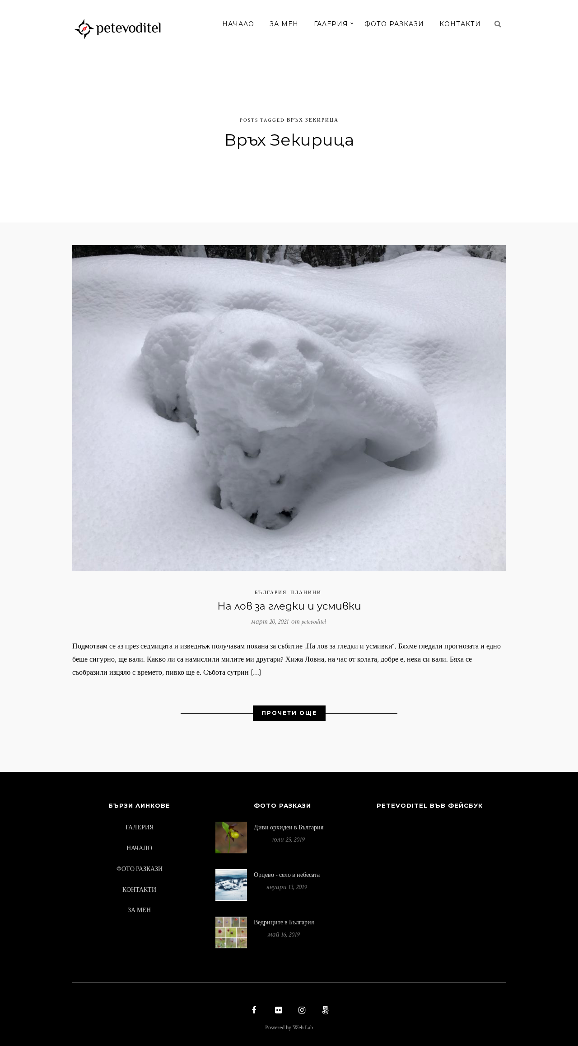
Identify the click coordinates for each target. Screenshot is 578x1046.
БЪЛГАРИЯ (271, 593)
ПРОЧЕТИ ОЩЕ (289, 713)
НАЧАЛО (238, 24)
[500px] (324, 1011)
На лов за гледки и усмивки (289, 606)
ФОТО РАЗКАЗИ (394, 24)
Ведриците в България (284, 922)
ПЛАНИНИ (306, 593)
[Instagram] (300, 1011)
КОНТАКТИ (460, 24)
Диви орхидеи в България (288, 827)
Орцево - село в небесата (287, 875)
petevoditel (313, 621)
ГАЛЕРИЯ (331, 24)
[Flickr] (277, 1011)
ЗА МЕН (284, 24)
